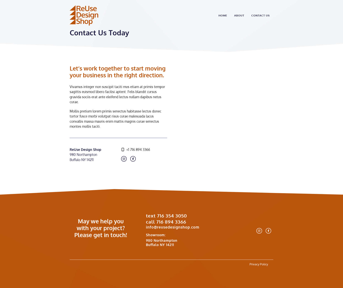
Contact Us (260, 15)
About (239, 15)
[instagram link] (124, 159)
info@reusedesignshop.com (172, 227)
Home (222, 15)
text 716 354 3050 (166, 216)
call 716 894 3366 (166, 222)
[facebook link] (133, 159)
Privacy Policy (259, 264)
